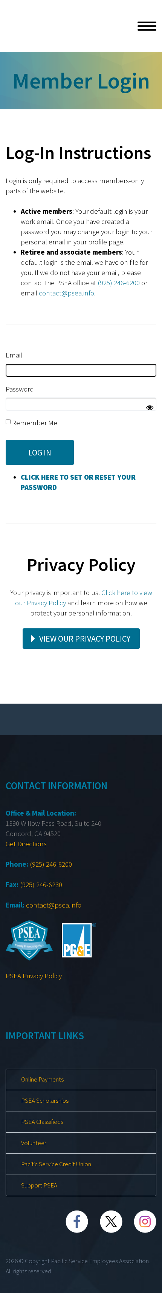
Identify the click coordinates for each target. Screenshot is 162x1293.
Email (14, 354)
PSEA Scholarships (45, 1100)
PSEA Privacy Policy (34, 975)
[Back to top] (152, 1283)
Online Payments (42, 1079)
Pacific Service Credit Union (56, 1164)
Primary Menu (147, 26)
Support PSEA (39, 1185)
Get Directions (26, 843)
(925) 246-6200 (119, 282)
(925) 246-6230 (41, 884)
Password (20, 388)
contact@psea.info (66, 292)
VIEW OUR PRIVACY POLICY (84, 638)
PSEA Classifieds (42, 1121)
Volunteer (33, 1143)
